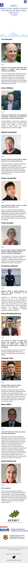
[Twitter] (14, 557)
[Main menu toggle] (25, 1)
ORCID (2, 64)
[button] (1, 5)
